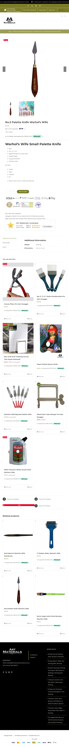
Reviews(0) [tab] (6, 242)
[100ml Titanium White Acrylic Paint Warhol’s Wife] (18, 451)
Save (6, 40)
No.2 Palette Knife (21, 218)
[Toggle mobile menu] (65, 16)
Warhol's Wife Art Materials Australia (33, 216)
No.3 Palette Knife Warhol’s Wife (16, 609)
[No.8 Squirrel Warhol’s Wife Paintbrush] (18, 535)
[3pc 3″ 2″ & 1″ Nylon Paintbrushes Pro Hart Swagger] (50, 278)
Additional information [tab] (10, 238)
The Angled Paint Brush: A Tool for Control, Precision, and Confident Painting (56, 720)
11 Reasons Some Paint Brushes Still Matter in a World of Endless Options (55, 701)
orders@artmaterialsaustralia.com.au (18, 663)
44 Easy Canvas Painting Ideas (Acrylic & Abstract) (56, 655)
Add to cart (23, 191)
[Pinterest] (11, 672)
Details (30, 318)
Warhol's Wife (41, 218)
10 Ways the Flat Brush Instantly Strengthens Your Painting (56, 691)
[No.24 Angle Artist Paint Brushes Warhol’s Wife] (50, 594)
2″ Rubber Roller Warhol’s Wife (48, 553)
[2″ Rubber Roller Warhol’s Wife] (50, 535)
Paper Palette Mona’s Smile (47, 364)
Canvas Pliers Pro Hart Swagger (16, 304)
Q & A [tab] (4, 247)
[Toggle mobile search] (62, 16)
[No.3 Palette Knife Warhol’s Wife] (18, 590)
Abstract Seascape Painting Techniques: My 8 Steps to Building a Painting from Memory (56, 671)
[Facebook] (3, 672)
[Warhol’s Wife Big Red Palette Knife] (18, 396)
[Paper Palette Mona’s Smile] (50, 342)
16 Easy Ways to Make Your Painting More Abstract (56, 662)
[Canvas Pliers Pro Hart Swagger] (18, 282)
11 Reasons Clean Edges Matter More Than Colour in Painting (56, 710)
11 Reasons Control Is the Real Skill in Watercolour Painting (55, 682)
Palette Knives (16, 216)
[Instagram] (9, 672)
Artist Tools (12, 218)
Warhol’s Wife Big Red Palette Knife (18, 414)
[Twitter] (6, 672)
